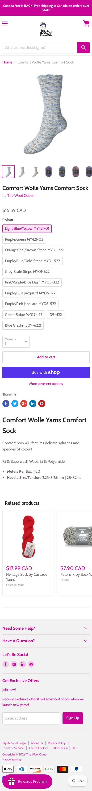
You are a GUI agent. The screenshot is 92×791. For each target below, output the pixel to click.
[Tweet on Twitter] (14, 403)
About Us (37, 743)
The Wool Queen (20, 195)
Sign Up (72, 718)
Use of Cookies (38, 748)
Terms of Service (13, 748)
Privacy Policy (57, 743)
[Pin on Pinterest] (41, 403)
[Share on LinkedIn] (32, 403)
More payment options (46, 384)
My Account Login (14, 743)
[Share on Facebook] (5, 403)
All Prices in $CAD (64, 748)
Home (7, 62)
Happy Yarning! (11, 759)
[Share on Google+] (23, 403)
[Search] (83, 47)
